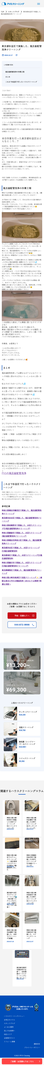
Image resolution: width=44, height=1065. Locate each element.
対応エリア (8, 1034)
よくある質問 (8, 1027)
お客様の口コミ (9, 1038)
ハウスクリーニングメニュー (14, 1016)
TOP (2, 11)
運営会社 (37, 1044)
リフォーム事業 (9, 1041)
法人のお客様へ (9, 1030)
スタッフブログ (13, 11)
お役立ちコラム (9, 1020)
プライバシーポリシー (32, 1047)
